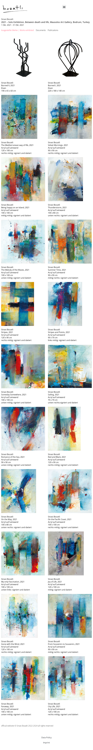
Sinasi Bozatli (7, 19)
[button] (64, 7)
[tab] (17, 30)
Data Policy (46, 737)
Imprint (46, 742)
